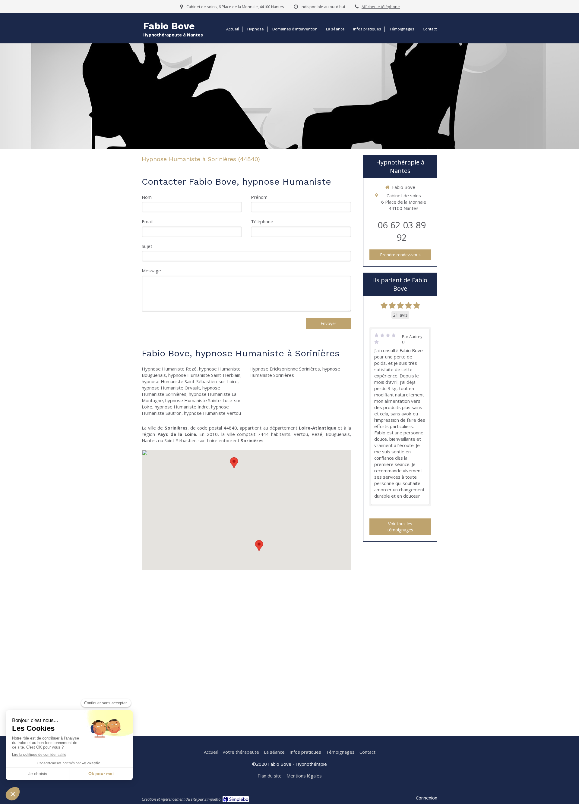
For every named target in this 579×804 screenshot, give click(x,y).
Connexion (426, 798)
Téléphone (262, 221)
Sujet (147, 246)
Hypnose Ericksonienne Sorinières (284, 369)
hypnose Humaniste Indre (182, 407)
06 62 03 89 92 (402, 231)
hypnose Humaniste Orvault (171, 388)
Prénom (259, 197)
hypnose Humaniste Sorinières (181, 391)
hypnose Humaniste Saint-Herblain (204, 375)
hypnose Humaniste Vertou (212, 413)
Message (151, 270)
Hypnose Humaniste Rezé (169, 369)
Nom (147, 197)
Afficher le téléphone (381, 6)
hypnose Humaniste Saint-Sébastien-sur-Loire (190, 381)
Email (147, 221)
